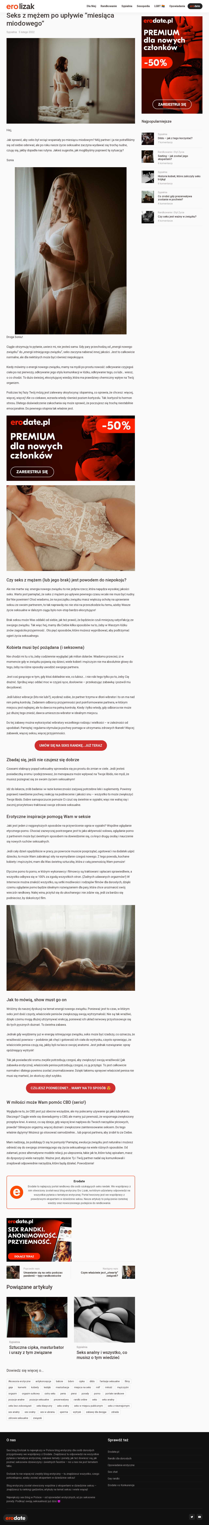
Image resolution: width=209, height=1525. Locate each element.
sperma (64, 1412)
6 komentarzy (165, 163)
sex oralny (30, 1412)
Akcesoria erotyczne (19, 1381)
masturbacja (62, 1387)
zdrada (115, 1412)
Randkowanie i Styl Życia (171, 152)
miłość (108, 1387)
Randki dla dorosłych (119, 1458)
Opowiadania (177, 6)
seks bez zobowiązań (20, 1406)
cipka (82, 1381)
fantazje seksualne (110, 1381)
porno (97, 1393)
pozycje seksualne (39, 1399)
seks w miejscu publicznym (88, 1406)
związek (37, 1418)
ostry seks (50, 1393)
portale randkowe (114, 1393)
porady (85, 1393)
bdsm (71, 1381)
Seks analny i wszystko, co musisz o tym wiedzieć (102, 1355)
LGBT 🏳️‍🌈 (159, 6)
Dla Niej (91, 6)
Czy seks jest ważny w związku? (177, 216)
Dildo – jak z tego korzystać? (175, 138)
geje (10, 1387)
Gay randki (114, 1478)
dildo (92, 1381)
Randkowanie (109, 6)
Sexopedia (143, 6)
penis (63, 1393)
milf (98, 1387)
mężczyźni (123, 1387)
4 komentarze (165, 203)
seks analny (108, 1399)
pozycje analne (16, 1399)
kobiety (35, 1387)
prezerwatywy (61, 1399)
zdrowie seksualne (18, 1418)
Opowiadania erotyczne (121, 1465)
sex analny (14, 1412)
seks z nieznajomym (119, 1406)
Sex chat (113, 1471)
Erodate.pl (113, 1451)
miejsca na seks (82, 1387)
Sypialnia (126, 6)
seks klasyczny (44, 1406)
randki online (80, 1399)
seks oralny (63, 1406)
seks (94, 1399)
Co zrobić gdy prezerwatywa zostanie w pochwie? (175, 198)
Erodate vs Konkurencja (121, 1485)
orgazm (12, 1393)
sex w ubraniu (47, 1412)
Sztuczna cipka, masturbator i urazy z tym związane (36, 1350)
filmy (127, 1381)
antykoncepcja (43, 1381)
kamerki (22, 1387)
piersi (74, 1393)
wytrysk (77, 1412)
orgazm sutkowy (31, 1393)
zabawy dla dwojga (96, 1412)
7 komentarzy (165, 142)
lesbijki (47, 1387)
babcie (59, 1381)
